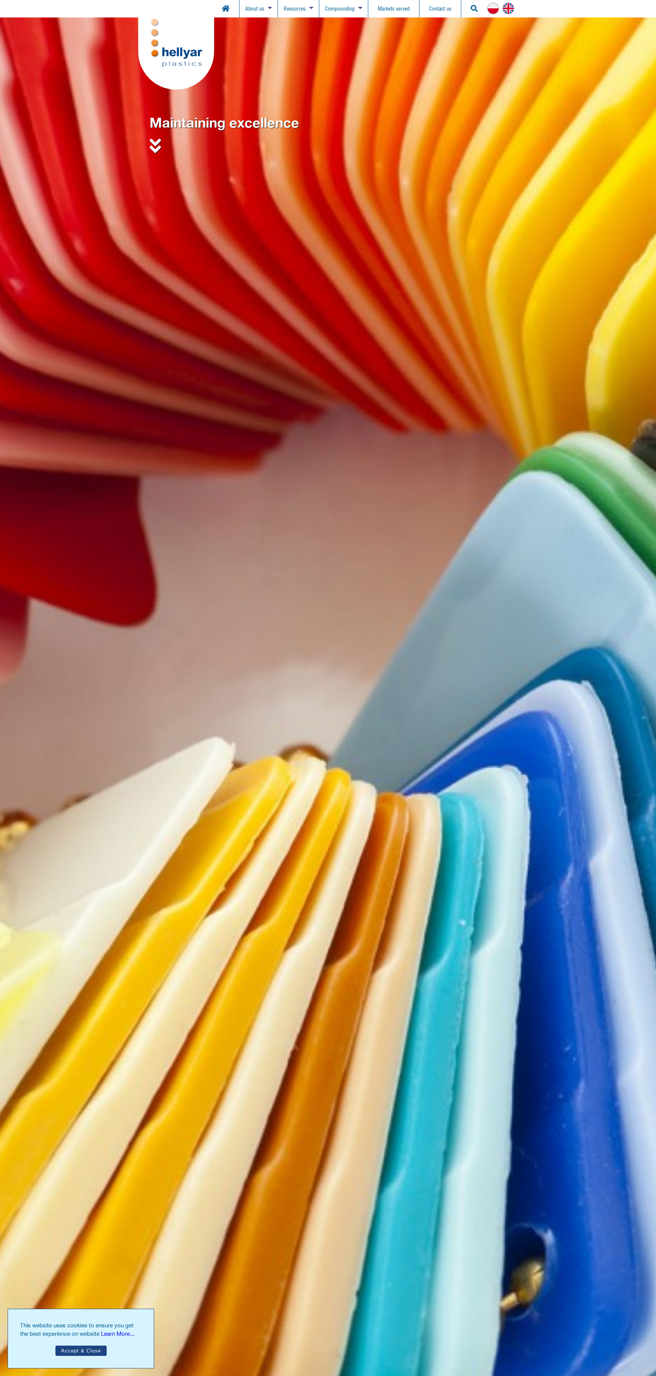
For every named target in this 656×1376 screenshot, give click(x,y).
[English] (510, 8)
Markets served (394, 8)
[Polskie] (495, 8)
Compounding (340, 8)
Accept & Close (81, 1351)
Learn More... (117, 1333)
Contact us (440, 8)
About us (254, 8)
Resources (295, 8)
